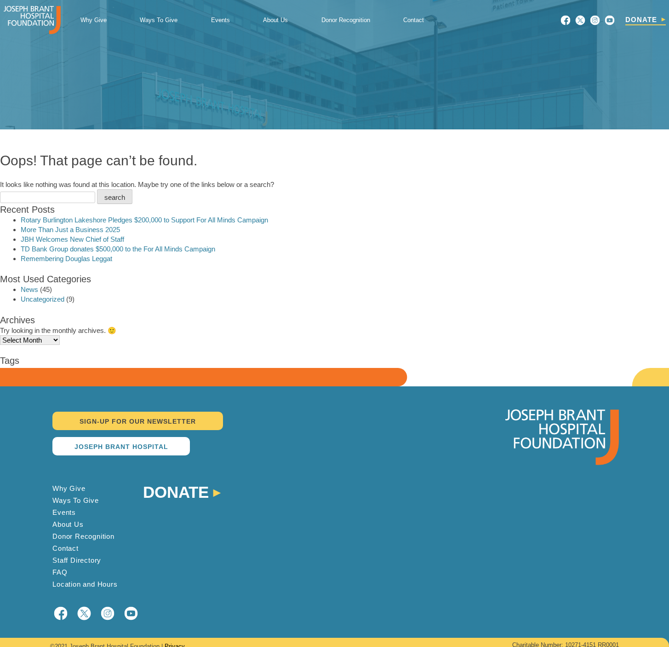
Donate (176, 491)
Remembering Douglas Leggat (66, 258)
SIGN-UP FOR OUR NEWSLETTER (138, 421)
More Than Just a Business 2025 (70, 229)
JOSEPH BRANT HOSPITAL (121, 446)
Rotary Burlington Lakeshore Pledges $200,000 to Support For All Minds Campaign (144, 220)
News (29, 289)
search (114, 197)
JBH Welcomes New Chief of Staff (72, 239)
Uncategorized (42, 299)
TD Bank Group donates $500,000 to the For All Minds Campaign (118, 249)
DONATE (641, 19)
